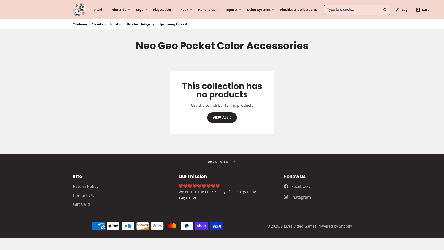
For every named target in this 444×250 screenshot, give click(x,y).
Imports (231, 9)
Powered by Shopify (335, 226)
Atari (98, 9)
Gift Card (81, 204)
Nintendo (118, 9)
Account (403, 10)
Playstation (162, 9)
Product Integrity (141, 24)
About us (98, 24)
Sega (139, 9)
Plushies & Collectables (298, 9)
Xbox (184, 9)
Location (116, 24)
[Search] (385, 10)
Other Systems (259, 9)
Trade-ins (80, 24)
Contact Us (83, 195)
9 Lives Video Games (299, 226)
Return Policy (86, 186)
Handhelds (206, 9)
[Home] (80, 9)
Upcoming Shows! (172, 24)
